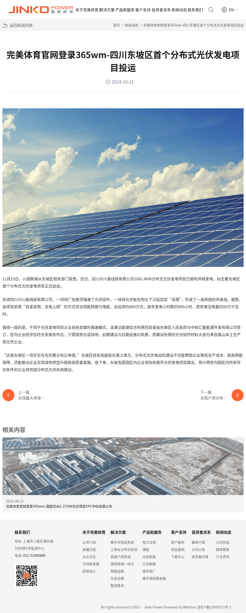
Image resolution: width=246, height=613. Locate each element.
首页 (116, 25)
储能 (145, 549)
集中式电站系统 (122, 542)
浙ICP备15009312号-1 (214, 607)
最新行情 (198, 542)
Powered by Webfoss (180, 607)
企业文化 (89, 556)
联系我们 (195, 9)
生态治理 (117, 578)
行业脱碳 (149, 563)
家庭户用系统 (121, 556)
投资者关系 (161, 9)
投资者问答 (200, 556)
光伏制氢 (149, 556)
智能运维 (117, 571)
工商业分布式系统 (124, 549)
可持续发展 (90, 563)
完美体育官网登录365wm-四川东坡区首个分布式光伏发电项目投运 (193, 25)
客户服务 (177, 542)
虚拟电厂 (149, 571)
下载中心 (177, 556)
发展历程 (89, 549)
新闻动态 (179, 9)
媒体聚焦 (222, 549)
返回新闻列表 (21, 25)
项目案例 (177, 549)
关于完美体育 (86, 9)
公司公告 (198, 549)
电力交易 (149, 542)
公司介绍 (89, 542)
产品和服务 (125, 9)
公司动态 (222, 542)
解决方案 (107, 9)
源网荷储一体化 (122, 563)
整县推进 (117, 585)
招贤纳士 (89, 571)
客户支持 (143, 9)
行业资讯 (222, 556)
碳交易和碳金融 (154, 578)
